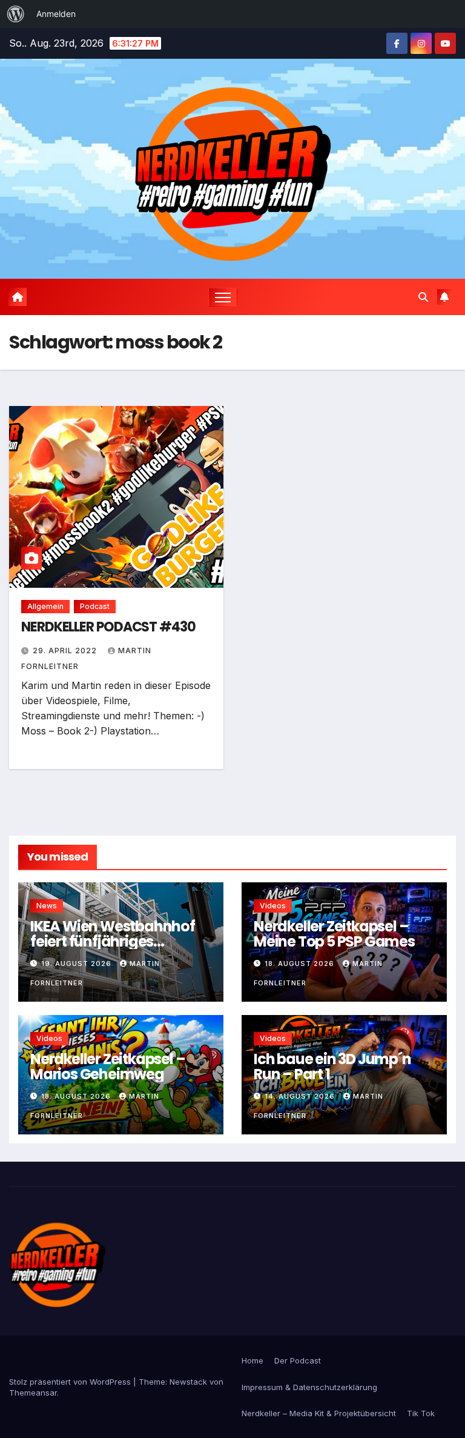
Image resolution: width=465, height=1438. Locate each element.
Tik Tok (421, 1413)
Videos (273, 905)
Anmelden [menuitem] (56, 13)
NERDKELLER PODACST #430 (108, 626)
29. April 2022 (66, 650)
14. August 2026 (301, 1096)
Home (252, 1360)
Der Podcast (297, 1360)
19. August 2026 (77, 963)
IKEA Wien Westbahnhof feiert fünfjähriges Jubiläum (112, 941)
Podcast (95, 606)
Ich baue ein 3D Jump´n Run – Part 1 (332, 1066)
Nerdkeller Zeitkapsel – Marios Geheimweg (107, 1066)
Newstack (188, 1381)
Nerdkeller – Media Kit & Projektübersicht (319, 1413)
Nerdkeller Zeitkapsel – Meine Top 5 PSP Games (334, 933)
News (46, 905)
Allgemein (45, 606)
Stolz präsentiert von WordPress (71, 1381)
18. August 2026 (301, 963)
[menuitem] (15, 14)
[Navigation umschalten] (223, 297)
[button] (423, 297)
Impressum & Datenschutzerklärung (309, 1387)
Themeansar (33, 1392)
